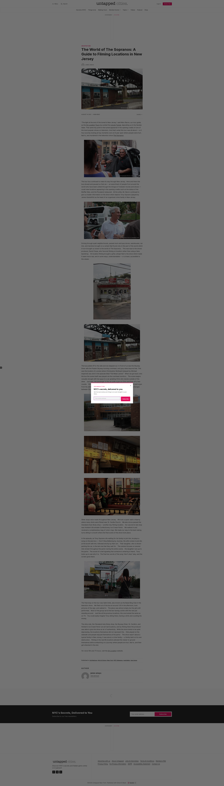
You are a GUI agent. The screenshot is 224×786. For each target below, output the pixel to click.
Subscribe (125, 399)
